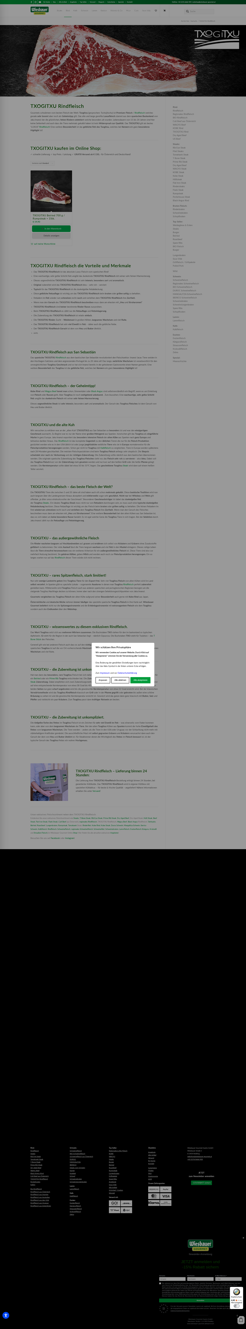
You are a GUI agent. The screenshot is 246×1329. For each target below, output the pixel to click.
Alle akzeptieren (140, 680)
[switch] (236, 1306)
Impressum (105, 673)
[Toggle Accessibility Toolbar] (6, 1315)
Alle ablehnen (120, 680)
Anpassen (103, 680)
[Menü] (241, 1288)
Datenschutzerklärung (127, 673)
